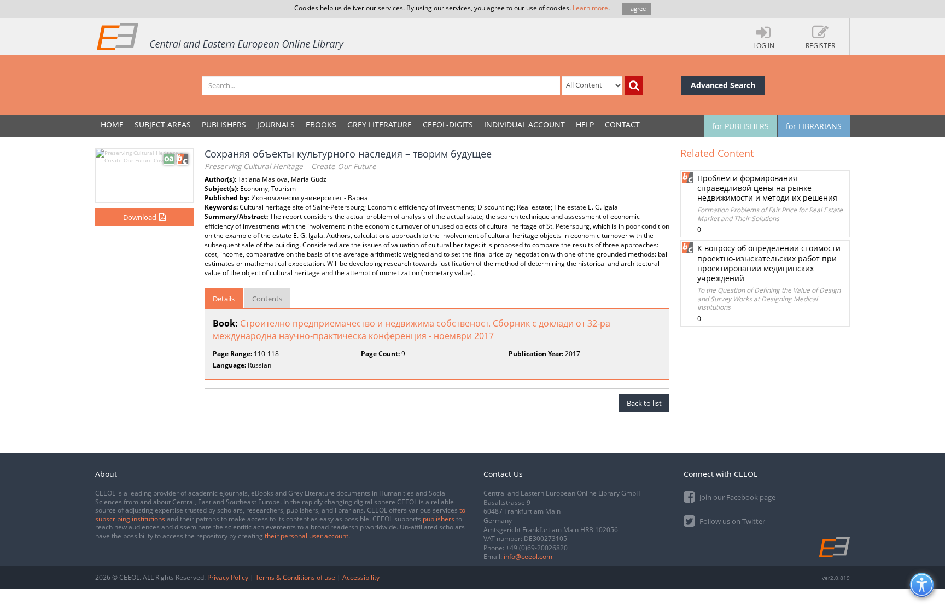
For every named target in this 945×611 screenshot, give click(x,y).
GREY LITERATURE (379, 124)
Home (112, 124)
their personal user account (306, 535)
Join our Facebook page (736, 497)
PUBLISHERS (224, 124)
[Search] (634, 85)
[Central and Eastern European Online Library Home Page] (221, 36)
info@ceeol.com (528, 556)
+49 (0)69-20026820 (537, 547)
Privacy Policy (227, 577)
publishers (438, 518)
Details (224, 299)
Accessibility (361, 577)
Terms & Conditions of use (295, 577)
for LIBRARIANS (814, 126)
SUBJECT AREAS (163, 124)
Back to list (644, 403)
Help (585, 124)
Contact (622, 124)
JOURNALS (276, 124)
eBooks (321, 124)
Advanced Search (723, 85)
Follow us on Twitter (731, 521)
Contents (267, 299)
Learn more (590, 8)
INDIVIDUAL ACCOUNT (524, 124)
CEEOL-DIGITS (448, 124)
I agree (636, 8)
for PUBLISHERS (740, 126)
